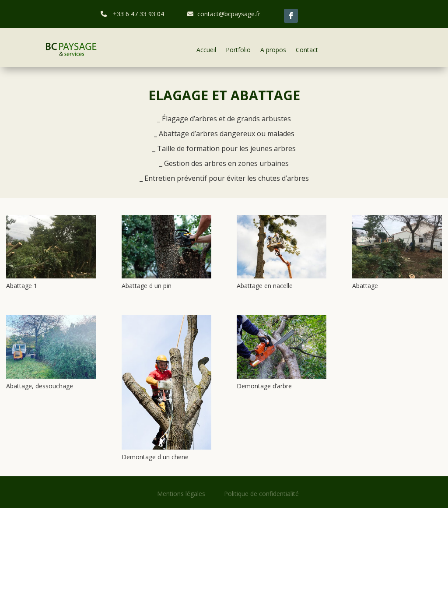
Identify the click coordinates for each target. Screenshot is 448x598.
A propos (273, 50)
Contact (307, 50)
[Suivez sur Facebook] (291, 16)
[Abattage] (397, 278)
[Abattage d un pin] (166, 278)
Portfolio (238, 50)
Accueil (206, 50)
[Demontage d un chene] (166, 449)
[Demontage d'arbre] (281, 378)
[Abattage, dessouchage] (51, 378)
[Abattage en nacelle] (281, 278)
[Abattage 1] (51, 278)
